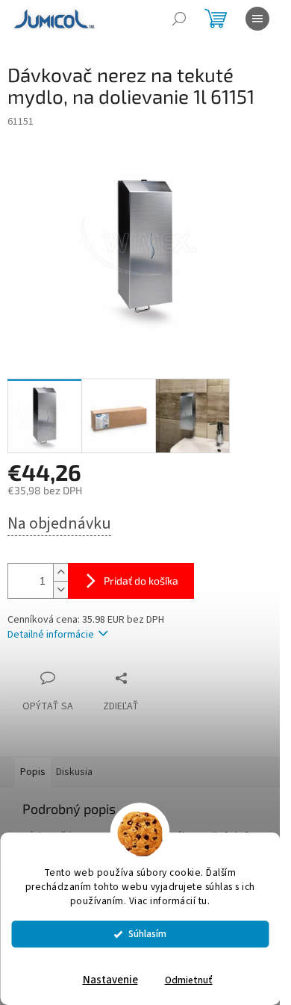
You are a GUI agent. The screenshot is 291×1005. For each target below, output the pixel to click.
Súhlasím (147, 934)
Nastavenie (110, 980)
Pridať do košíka (141, 580)
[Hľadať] (179, 19)
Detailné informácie (50, 634)
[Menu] (257, 19)
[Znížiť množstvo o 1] (60, 589)
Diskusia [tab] (74, 772)
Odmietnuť (189, 980)
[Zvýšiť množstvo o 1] (60, 572)
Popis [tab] (33, 772)
